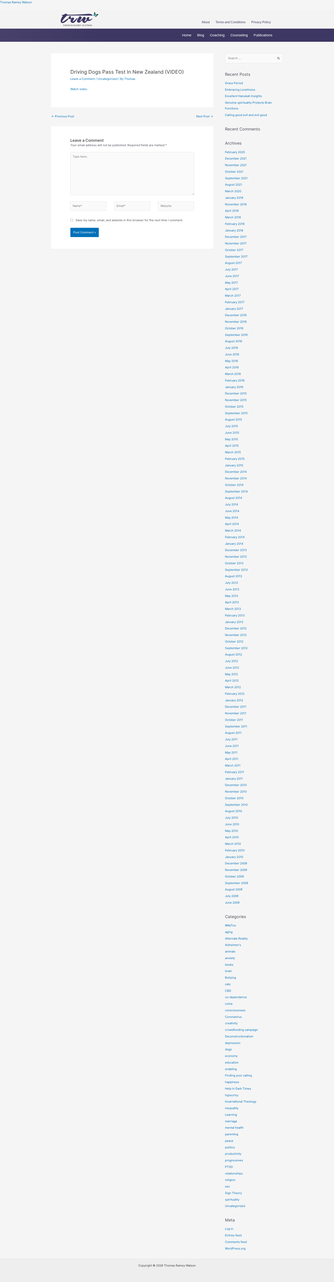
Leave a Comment (82, 79)
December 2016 (236, 315)
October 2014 (234, 485)
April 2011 (231, 759)
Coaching (217, 35)
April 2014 (232, 524)
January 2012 (234, 700)
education (232, 1062)
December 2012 (236, 628)
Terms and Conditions (230, 22)
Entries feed (233, 1235)
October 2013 (234, 563)
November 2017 (236, 243)
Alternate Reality (236, 938)
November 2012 (236, 635)
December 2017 (236, 237)
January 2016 (234, 387)
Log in (229, 1229)
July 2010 (231, 817)
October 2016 (234, 328)
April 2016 (232, 367)
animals (230, 951)
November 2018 (236, 204)
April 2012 (232, 680)
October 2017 (234, 250)
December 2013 (236, 550)
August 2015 (233, 419)
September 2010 (236, 805)
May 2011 (231, 752)
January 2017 (234, 309)
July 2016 (231, 348)
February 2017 (235, 302)
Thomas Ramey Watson (16, 2)
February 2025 (235, 152)
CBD (228, 991)
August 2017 (233, 263)
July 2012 (231, 661)
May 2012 (231, 674)
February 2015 (235, 459)
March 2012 (233, 687)
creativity (231, 1023)
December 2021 (236, 158)
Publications (263, 35)
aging (229, 932)
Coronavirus (233, 1017)
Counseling (239, 35)
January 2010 (234, 857)
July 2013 (231, 583)
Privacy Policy (261, 22)
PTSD (229, 1167)
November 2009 (236, 870)
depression (232, 1043)
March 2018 (233, 217)
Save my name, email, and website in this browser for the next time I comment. (129, 220)
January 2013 (234, 622)
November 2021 (236, 165)
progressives (234, 1160)
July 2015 (231, 426)
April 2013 (232, 602)
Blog (200, 35)
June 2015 (232, 432)
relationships (234, 1173)
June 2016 (232, 354)
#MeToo (230, 925)
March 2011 (232, 765)
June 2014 (232, 511)
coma (228, 1003)
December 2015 (236, 393)
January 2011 (234, 778)
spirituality (232, 1199)
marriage (231, 1121)
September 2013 (236, 570)
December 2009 (236, 863)
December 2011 (235, 706)
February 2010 (235, 850)
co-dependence (236, 997)
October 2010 (234, 798)
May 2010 (231, 831)
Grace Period (234, 83)
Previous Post (62, 116)
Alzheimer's (233, 945)
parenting (231, 1134)
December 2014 (236, 472)
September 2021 (236, 178)
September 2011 (236, 726)
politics (230, 1147)
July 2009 (231, 896)
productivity (233, 1154)
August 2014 (233, 498)
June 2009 (232, 902)
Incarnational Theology (240, 1101)
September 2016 (236, 335)
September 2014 (236, 491)
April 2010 (232, 837)
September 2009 (236, 883)
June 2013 (232, 589)
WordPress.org (235, 1248)
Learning (231, 1114)
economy (231, 1056)
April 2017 (232, 289)
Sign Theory (233, 1193)
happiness (232, 1082)
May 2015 (231, 439)
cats (228, 984)
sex (227, 1186)
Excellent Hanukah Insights (243, 96)
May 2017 (231, 282)
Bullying (230, 977)
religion (230, 1180)
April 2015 (232, 445)
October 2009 (234, 876)
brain (228, 971)
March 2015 (233, 452)
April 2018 (232, 211)
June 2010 (232, 824)
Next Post (204, 116)
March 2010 (233, 844)
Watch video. (79, 89)
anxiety (230, 958)
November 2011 (235, 713)
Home (186, 35)
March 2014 (233, 530)
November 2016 (236, 321)
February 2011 (234, 772)
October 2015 (234, 406)
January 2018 (234, 230)
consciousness (235, 1010)
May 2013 (231, 596)
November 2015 (236, 400)
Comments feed (236, 1242)
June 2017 (232, 276)
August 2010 (233, 811)
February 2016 (235, 380)
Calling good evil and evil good (246, 115)
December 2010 (236, 785)
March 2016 (233, 374)
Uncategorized (107, 79)
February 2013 (235, 615)
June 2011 (232, 746)
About (206, 22)
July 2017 (231, 269)
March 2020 (233, 191)
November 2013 (236, 556)
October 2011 (234, 720)
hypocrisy (231, 1095)
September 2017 (236, 256)
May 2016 (231, 361)
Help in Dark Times (238, 1088)
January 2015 (234, 465)
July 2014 (231, 504)
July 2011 (231, 739)
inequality (231, 1108)
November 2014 (236, 478)
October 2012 (234, 641)
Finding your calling (238, 1075)
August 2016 (233, 341)
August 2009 (233, 889)
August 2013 (233, 576)
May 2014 (231, 517)
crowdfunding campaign (241, 1030)
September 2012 (236, 648)
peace (229, 1141)
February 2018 (235, 224)
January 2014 (234, 543)
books (229, 964)
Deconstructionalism (239, 1036)
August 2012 (233, 654)
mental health (234, 1127)
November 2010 (236, 791)
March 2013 (233, 609)
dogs (228, 1049)
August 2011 (233, 733)
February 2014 (235, 537)
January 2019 (234, 198)
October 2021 (234, 171)
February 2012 (235, 694)
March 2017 (233, 295)
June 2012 (232, 667)
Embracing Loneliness (240, 89)
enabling (231, 1069)
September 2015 (236, 413)
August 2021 (233, 184)
